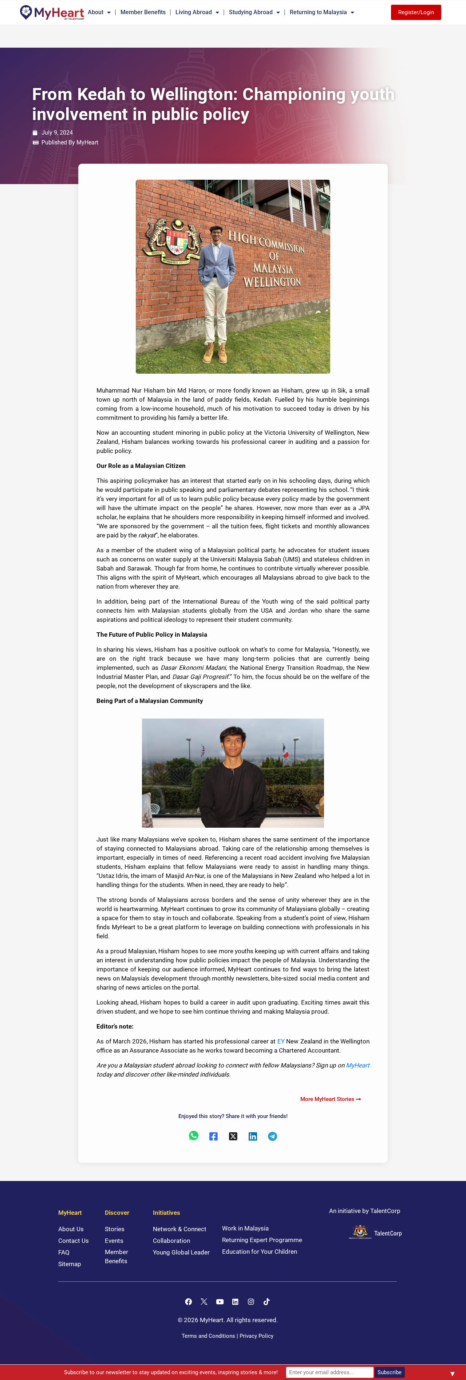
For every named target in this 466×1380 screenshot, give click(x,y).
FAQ (64, 1252)
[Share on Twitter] (233, 1135)
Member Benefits (143, 12)
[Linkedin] (235, 1301)
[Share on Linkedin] (252, 1135)
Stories (115, 1229)
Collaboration (171, 1240)
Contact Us (73, 1240)
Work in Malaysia (245, 1228)
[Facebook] (189, 1301)
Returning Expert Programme (262, 1240)
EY (281, 1041)
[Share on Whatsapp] (193, 1135)
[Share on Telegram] (272, 1135)
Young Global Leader (181, 1252)
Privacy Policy (256, 1336)
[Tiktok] (267, 1301)
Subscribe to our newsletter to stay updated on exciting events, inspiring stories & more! (171, 1372)
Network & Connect (179, 1229)
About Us (71, 1229)
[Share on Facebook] (213, 1135)
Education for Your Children (259, 1251)
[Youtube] (220, 1301)
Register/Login (416, 12)
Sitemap (69, 1264)
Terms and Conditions (208, 1336)
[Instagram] (251, 1301)
